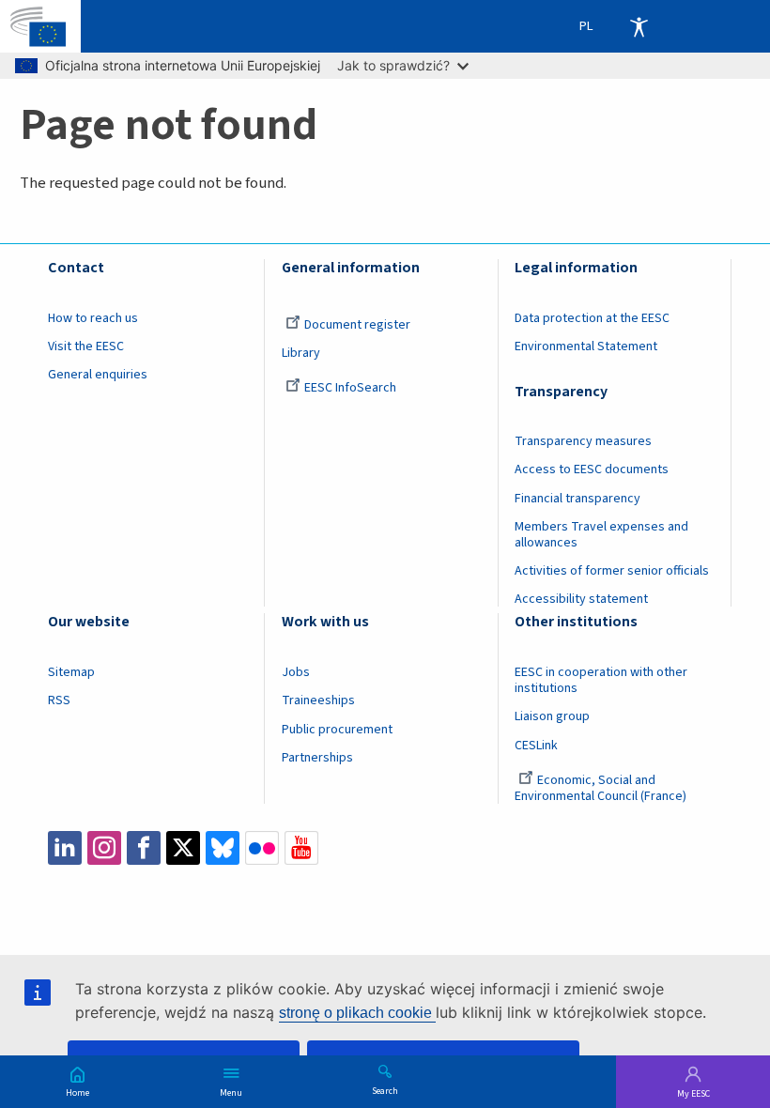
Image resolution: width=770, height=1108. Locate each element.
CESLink (536, 745)
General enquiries (97, 374)
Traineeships (318, 700)
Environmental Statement (586, 346)
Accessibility (638, 26)
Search (385, 1090)
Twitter (183, 848)
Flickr (262, 848)
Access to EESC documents (592, 469)
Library (301, 353)
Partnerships (317, 757)
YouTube (301, 848)
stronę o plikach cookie (357, 1013)
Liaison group (552, 716)
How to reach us (93, 318)
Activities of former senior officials (612, 571)
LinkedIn (65, 848)
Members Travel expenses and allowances (601, 534)
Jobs (296, 672)
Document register (357, 324)
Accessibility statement (581, 599)
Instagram (104, 848)
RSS (59, 700)
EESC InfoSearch (350, 387)
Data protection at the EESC (592, 318)
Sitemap (71, 672)
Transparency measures (583, 441)
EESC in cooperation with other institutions (601, 680)
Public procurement (337, 729)
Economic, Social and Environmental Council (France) (602, 788)
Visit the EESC (86, 346)
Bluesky (222, 848)
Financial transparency (577, 498)
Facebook (144, 848)
